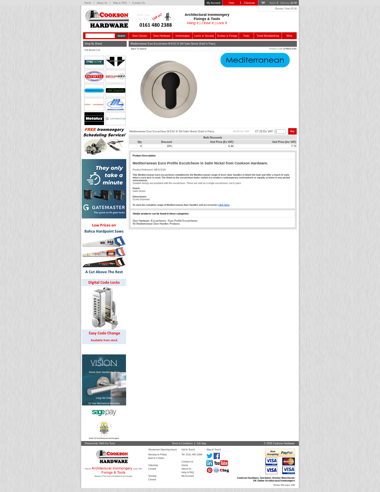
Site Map (201, 443)
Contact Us (138, 2)
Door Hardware (161, 35)
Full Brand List (92, 50)
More (289, 35)
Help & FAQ (120, 2)
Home (87, 2)
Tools (246, 35)
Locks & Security (204, 35)
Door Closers (139, 35)
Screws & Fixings (227, 35)
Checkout (249, 2)
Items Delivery (283, 2)
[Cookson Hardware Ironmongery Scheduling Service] (104, 153)
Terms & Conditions (182, 443)
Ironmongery (183, 35)
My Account (213, 2)
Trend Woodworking (267, 35)
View (231, 2)
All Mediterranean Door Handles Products (156, 223)
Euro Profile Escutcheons (183, 220)
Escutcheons (158, 220)
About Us (102, 2)
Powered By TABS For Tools (100, 443)
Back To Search (138, 49)
